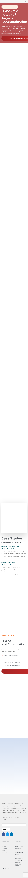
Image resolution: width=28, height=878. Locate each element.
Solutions (5, 848)
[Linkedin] (11, 834)
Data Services (18, 860)
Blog (4, 850)
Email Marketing (19, 858)
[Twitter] (7, 834)
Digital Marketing (19, 852)
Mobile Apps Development (18, 849)
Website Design (19, 846)
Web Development (19, 844)
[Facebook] (3, 834)
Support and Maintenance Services (18, 864)
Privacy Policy (6, 853)
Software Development (18, 855)
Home (4, 844)
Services (5, 846)
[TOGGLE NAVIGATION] (22, 1)
